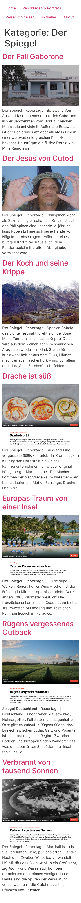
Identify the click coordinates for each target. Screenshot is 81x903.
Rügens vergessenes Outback (38, 628)
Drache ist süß (26, 376)
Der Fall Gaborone (32, 56)
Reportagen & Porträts (41, 8)
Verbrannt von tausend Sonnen (30, 766)
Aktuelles (49, 17)
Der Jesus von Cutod (38, 158)
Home (11, 8)
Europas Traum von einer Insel (35, 502)
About (68, 17)
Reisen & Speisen (20, 17)
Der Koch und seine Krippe (35, 267)
